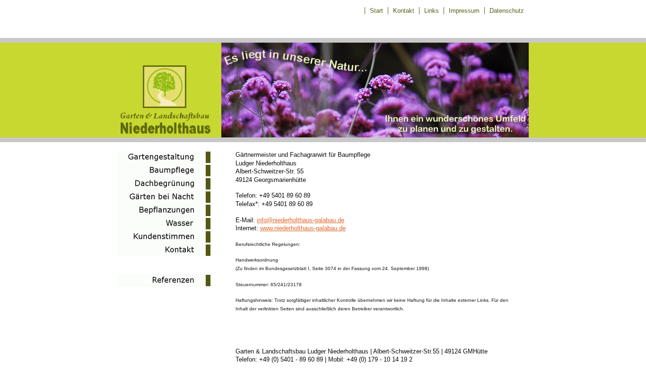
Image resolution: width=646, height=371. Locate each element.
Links (431, 10)
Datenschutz (506, 10)
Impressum (464, 10)
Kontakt (403, 10)
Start (376, 10)
